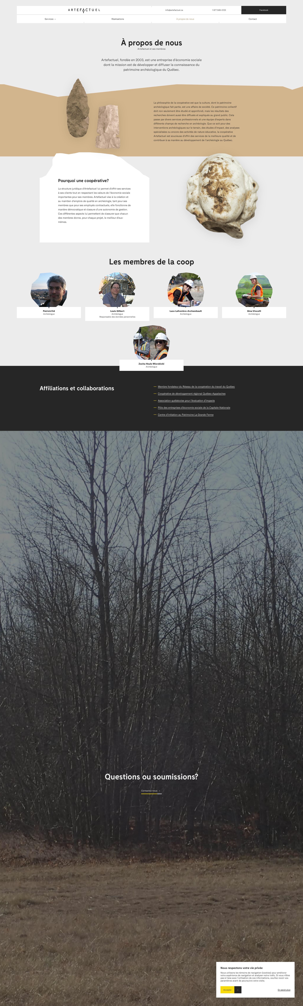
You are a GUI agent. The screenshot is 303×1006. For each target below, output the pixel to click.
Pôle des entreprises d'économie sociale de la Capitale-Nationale (194, 407)
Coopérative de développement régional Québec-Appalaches (191, 393)
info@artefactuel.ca (174, 10)
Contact (253, 19)
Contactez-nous (149, 790)
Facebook (263, 10)
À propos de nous (185, 19)
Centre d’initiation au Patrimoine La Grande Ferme (186, 414)
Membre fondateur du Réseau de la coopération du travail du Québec (196, 386)
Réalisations (117, 19)
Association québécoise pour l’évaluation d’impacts (186, 400)
